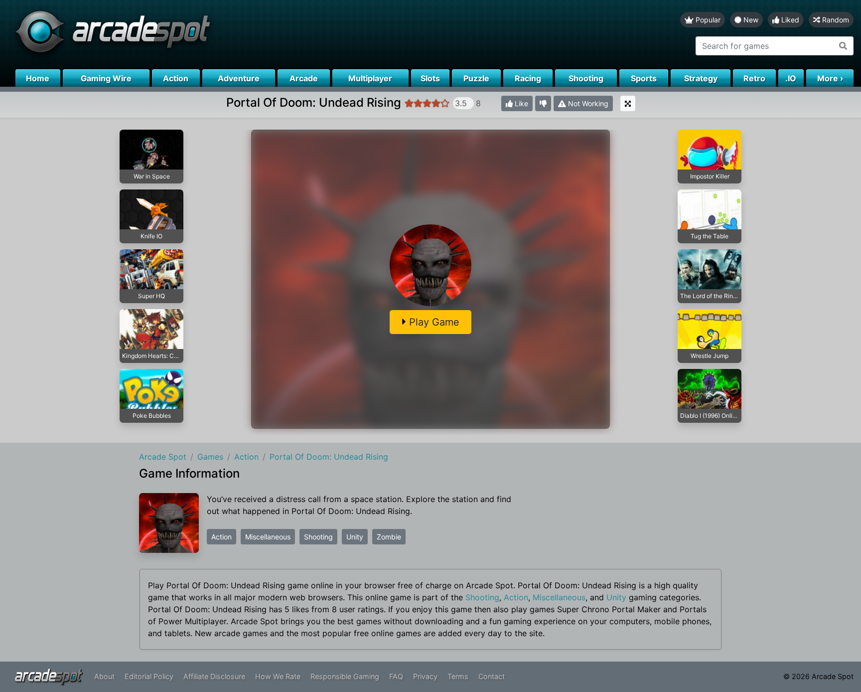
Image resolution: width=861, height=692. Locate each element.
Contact (491, 676)
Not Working (587, 103)
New (749, 19)
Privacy (425, 676)
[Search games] (843, 45)
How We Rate (277, 676)
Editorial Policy (149, 676)
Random (834, 19)
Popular (707, 19)
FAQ (396, 676)
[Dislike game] (543, 103)
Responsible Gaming (344, 676)
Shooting (318, 536)
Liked (789, 19)
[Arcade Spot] (215, 34)
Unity (354, 536)
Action (221, 536)
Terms (457, 676)
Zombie (389, 536)
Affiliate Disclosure (214, 676)
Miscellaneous (267, 536)
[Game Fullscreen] (627, 103)
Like (520, 103)
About (104, 676)
